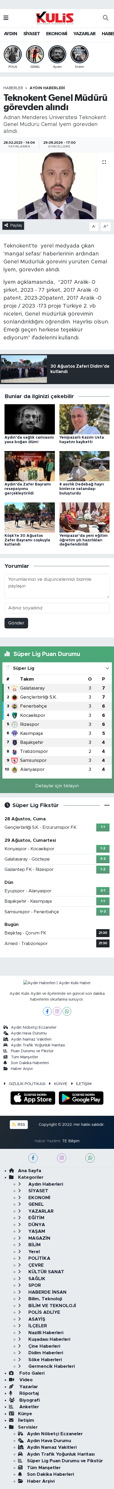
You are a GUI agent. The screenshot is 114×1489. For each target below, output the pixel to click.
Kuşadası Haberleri (48, 1339)
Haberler (13, 88)
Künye (25, 1413)
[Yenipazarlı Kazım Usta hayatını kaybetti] (84, 419)
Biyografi (29, 1400)
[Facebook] (47, 1011)
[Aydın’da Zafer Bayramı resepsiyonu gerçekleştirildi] (30, 466)
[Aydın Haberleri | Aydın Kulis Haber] (54, 18)
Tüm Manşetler (24, 1057)
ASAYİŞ (36, 1319)
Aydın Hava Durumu (29, 1033)
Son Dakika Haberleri (30, 1063)
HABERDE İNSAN (47, 1292)
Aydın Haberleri (47, 88)
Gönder (16, 623)
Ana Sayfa (29, 1170)
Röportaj (28, 1393)
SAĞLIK (36, 1278)
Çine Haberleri (43, 1346)
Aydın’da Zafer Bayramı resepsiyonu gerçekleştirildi (28, 489)
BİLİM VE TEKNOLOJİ (51, 1305)
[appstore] (34, 1099)
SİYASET (31, 34)
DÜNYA (36, 1224)
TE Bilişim (71, 1141)
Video (25, 1380)
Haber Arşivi (22, 1069)
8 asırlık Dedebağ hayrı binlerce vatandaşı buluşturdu (81, 489)
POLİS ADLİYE (43, 1312)
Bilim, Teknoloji (44, 1299)
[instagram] (61, 1158)
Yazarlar (28, 1386)
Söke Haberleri (44, 1359)
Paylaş (16, 225)
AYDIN (10, 34)
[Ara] (105, 18)
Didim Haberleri (45, 1353)
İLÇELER (37, 1326)
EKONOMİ (56, 34)
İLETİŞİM (83, 1084)
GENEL (35, 1204)
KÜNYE (60, 1084)
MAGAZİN (38, 1238)
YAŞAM (36, 1231)
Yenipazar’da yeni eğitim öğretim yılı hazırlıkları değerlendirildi (83, 540)
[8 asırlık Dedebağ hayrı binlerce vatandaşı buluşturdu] (84, 466)
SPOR (34, 1285)
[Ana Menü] (5, 18)
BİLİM (34, 1245)
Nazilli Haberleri (45, 1332)
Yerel (33, 1251)
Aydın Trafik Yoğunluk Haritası (38, 1045)
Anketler (28, 1407)
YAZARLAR (84, 34)
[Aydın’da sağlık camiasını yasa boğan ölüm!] (30, 419)
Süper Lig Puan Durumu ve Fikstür (65, 1461)
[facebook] (33, 1158)
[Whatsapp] (67, 1011)
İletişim (26, 1420)
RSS (21, 1125)
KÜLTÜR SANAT (45, 1272)
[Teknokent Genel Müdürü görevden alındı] (57, 185)
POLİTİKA (38, 1258)
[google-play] (81, 1099)
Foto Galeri (31, 1373)
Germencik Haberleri (51, 1366)
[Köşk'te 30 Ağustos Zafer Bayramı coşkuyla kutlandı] (30, 517)
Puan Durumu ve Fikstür (32, 1051)
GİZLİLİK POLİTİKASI (27, 1084)
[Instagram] (57, 1011)
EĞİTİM (35, 1218)
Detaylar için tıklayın (57, 786)
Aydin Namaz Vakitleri (31, 1039)
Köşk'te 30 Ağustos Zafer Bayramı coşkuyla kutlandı (27, 540)
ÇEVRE (35, 1265)
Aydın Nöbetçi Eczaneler (33, 1027)
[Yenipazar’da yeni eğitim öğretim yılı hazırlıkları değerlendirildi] (84, 517)
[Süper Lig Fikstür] (106, 805)
